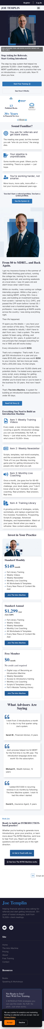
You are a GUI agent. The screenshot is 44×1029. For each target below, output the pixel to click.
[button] (38, 8)
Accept (9, 1022)
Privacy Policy (9, 1017)
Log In (39, 2)
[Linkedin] (11, 928)
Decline (22, 1022)
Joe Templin (10, 8)
